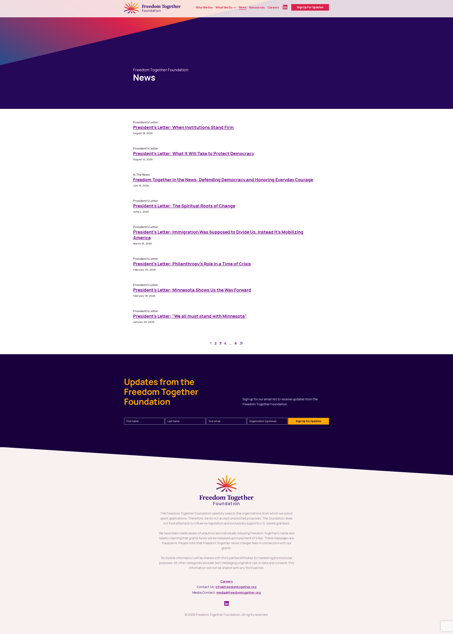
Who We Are (204, 7)
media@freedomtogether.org (238, 592)
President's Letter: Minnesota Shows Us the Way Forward (192, 290)
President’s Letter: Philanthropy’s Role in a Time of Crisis (192, 264)
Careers (273, 7)
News (242, 7)
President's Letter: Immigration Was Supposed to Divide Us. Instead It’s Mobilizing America (218, 234)
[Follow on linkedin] (285, 7)
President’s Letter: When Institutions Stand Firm (183, 127)
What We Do (224, 7)
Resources (257, 7)
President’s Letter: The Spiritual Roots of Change (184, 206)
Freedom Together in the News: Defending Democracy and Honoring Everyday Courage (223, 179)
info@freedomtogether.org (236, 587)
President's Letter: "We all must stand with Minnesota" (189, 316)
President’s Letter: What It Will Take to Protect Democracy (193, 153)
